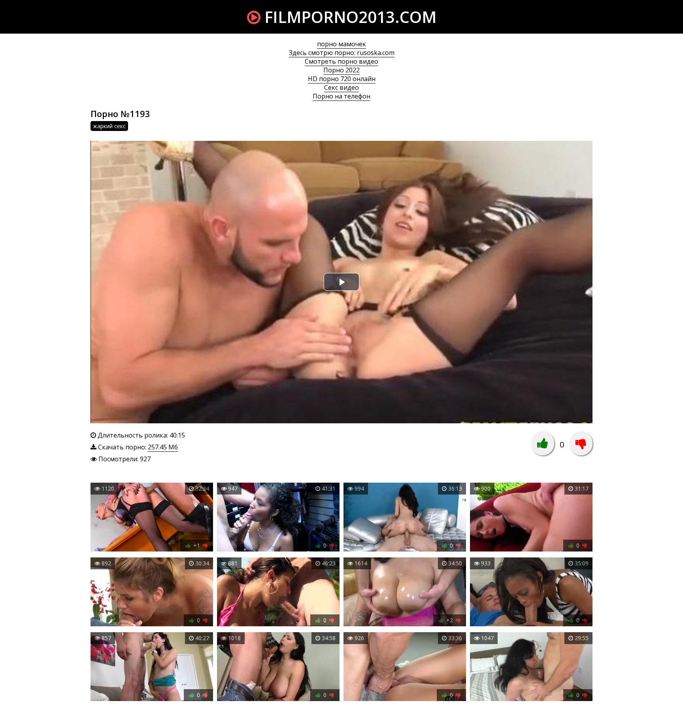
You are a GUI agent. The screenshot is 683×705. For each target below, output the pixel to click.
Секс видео (341, 87)
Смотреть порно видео (341, 61)
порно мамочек (341, 44)
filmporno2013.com (348, 17)
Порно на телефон (341, 96)
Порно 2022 (341, 70)
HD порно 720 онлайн (341, 78)
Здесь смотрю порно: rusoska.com (341, 52)
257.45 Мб (163, 447)
